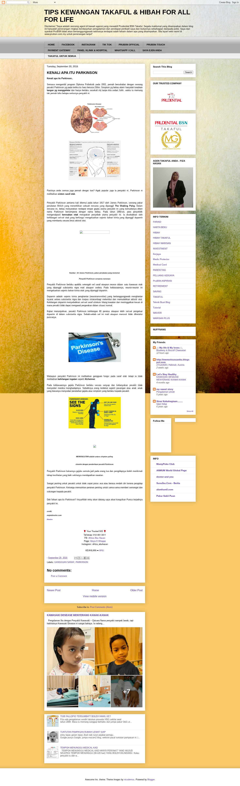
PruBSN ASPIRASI (162, 280)
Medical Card (160, 264)
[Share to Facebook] (85, 558)
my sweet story (164, 389)
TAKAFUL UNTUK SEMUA (62, 56)
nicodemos (129, 779)
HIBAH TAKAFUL (162, 238)
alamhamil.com (164, 489)
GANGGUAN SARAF (64, 562)
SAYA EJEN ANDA (152, 50)
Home (95, 590)
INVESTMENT (160, 248)
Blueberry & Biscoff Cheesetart (171, 350)
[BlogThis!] (78, 558)
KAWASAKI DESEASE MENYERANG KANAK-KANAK (78, 615)
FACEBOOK (68, 44)
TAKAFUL (158, 297)
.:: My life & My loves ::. (169, 347)
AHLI (101, 550)
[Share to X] (82, 558)
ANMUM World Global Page (171, 470)
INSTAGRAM (88, 44)
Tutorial (157, 307)
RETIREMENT (160, 286)
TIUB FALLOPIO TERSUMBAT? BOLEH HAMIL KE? (85, 716)
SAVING (157, 291)
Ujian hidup (161, 404)
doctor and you (165, 476)
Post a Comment (59, 576)
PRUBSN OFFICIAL (129, 44)
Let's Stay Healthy (166, 374)
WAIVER (157, 313)
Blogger (150, 779)
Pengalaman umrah (165, 392)
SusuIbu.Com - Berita (168, 483)
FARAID (157, 221)
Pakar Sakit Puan (165, 496)
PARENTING (159, 270)
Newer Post (53, 590)
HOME (51, 44)
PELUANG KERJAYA (163, 275)
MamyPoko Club (165, 464)
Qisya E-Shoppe (98, 540)
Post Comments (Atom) (101, 607)
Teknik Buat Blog (161, 302)
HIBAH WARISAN (162, 243)
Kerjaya (157, 254)
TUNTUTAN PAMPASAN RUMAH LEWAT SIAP (83, 732)
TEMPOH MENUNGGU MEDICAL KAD (79, 747)
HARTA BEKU (160, 227)
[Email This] (75, 558)
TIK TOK (107, 44)
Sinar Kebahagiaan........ (169, 401)
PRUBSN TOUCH (156, 44)
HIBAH (156, 232)
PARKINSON (82, 562)
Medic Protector (161, 259)
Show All (190, 411)
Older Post (136, 590)
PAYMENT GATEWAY (59, 50)
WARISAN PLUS (161, 318)
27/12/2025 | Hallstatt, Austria (170, 365)
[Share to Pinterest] (88, 558)
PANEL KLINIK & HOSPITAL (92, 50)
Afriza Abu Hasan (96, 537)
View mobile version (94, 596)
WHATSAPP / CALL (125, 50)
